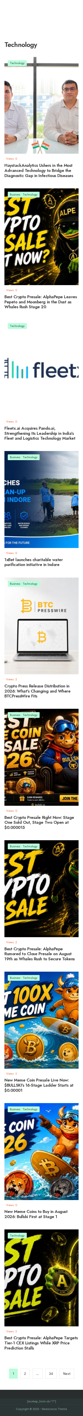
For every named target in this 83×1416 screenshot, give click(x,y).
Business (15, 194)
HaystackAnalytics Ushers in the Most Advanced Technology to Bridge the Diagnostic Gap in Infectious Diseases (38, 170)
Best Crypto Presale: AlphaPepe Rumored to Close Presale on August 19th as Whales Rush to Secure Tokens (39, 954)
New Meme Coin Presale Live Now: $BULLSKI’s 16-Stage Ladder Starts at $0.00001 (38, 1085)
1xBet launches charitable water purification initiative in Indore (33, 562)
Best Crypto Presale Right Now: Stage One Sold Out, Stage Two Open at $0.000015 (39, 822)
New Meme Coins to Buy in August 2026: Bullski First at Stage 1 (36, 1214)
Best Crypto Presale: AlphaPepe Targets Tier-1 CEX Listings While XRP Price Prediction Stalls (41, 1343)
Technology (17, 63)
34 (51, 1374)
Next (66, 1374)
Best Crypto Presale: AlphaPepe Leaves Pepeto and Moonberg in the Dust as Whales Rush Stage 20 (40, 302)
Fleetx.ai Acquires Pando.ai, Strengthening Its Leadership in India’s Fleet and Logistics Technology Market (39, 433)
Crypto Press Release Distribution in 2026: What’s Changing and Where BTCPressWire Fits (37, 691)
